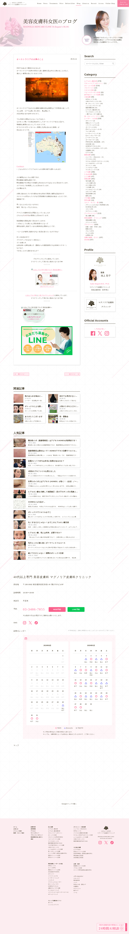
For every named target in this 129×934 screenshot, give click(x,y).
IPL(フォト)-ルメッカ (92, 129)
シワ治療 (87, 172)
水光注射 (88, 144)
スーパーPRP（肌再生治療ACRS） (58, 853)
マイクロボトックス (92, 112)
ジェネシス (51, 880)
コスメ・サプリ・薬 (91, 202)
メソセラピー (90, 167)
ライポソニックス (91, 169)
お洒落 (88, 235)
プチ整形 (87, 198)
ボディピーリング (53, 894)
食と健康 (88, 215)
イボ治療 (88, 187)
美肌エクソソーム (91, 123)
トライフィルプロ (91, 125)
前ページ (21, 374)
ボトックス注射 (89, 85)
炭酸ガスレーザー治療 (54, 888)
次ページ (72, 374)
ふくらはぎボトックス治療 (55, 849)
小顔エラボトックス (92, 101)
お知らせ (16, 829)
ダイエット (89, 165)
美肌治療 (87, 179)
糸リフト (50, 902)
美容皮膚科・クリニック (93, 218)
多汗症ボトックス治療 (92, 94)
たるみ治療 (88, 174)
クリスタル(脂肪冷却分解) (81, 833)
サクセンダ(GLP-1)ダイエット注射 (83, 835)
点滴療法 (88, 150)
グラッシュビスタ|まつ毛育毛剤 (96, 205)
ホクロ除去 (89, 185)
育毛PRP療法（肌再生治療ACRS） (83, 853)
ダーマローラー (90, 140)
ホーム (15, 827)
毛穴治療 (88, 181)
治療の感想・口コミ (91, 237)
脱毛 (87, 196)
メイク (75, 882)
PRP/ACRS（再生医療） (93, 142)
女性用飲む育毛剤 (78, 857)
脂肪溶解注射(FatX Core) (55, 843)
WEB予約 (57, 609)
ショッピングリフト (92, 105)
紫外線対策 (77, 880)
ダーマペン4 (89, 127)
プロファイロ (89, 88)
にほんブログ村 (47, 272)
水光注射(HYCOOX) (53, 871)
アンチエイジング (90, 213)
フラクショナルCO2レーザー (95, 148)
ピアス (88, 152)
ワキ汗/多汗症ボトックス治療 (56, 845)
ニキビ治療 (89, 183)
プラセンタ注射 (78, 868)
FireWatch (20, 166)
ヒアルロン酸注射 (90, 81)
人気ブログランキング (47, 286)
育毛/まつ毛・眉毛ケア (80, 884)
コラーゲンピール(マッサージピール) (58, 892)
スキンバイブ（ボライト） (93, 83)
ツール (75, 892)
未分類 (86, 239)
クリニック (89, 222)
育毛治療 (87, 200)
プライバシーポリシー (37, 835)
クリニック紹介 (18, 831)
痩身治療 (87, 155)
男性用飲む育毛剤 (78, 855)
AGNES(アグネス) (91, 146)
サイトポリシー (35, 833)
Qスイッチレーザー (92, 135)
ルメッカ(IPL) (52, 867)
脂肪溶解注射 (90, 107)
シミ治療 (87, 176)
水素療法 (76, 886)
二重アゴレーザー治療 (93, 114)
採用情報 (33, 829)
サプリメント (90, 211)
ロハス (88, 233)
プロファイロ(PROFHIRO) (55, 837)
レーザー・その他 (90, 118)
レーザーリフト (90, 137)
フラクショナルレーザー (54, 882)
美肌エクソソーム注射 (54, 855)
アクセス (33, 831)
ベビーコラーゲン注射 (92, 92)
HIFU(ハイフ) (90, 99)
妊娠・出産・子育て (92, 227)
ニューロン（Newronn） (80, 829)
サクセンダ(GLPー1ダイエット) (96, 161)
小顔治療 (87, 97)
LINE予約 (76, 609)
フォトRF (89, 131)
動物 (87, 229)
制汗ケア (76, 890)
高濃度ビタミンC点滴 (79, 866)
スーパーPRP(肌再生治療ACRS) (82, 870)
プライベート (89, 224)
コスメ (88, 209)
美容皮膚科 (89, 220)
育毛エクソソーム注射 (54, 857)
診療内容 (33, 827)
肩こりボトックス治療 (54, 851)
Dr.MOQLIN (89, 207)
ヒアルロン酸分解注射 (54, 831)
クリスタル (89, 159)
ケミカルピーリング (92, 189)
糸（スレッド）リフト (93, 103)
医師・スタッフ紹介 (19, 833)
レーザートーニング (92, 133)
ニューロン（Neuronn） (93, 157)
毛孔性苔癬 (89, 193)
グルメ (88, 231)
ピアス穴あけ (77, 849)
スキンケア (89, 191)
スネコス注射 (89, 90)
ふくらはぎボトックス (93, 163)
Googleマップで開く (69, 804)
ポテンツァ (89, 121)
